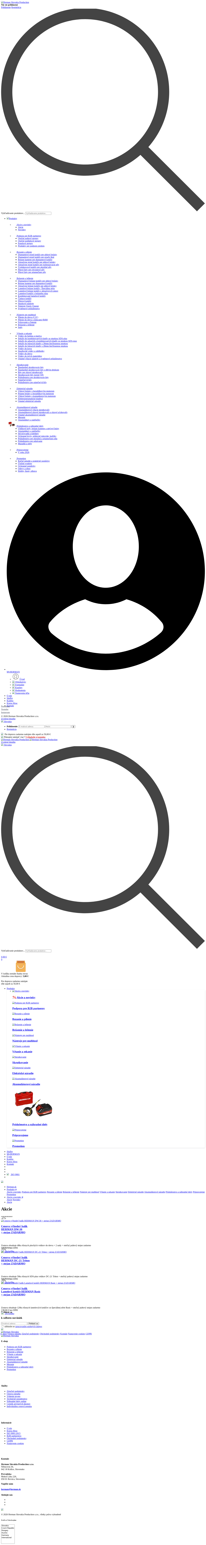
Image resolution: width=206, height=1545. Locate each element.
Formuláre (19, 685)
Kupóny (18, 687)
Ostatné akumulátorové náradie (31, 415)
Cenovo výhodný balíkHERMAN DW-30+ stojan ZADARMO (14, 1229)
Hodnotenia (20, 690)
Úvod (22, 679)
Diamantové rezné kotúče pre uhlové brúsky (37, 254)
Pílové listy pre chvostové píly (31, 270)
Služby (10, 698)
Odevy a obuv (24, 468)
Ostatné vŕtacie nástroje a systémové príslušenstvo (40, 358)
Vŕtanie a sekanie (24, 333)
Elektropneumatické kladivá (30, 398)
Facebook (5, 706)
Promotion (21, 458)
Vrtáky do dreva (25, 353)
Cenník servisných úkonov (18, 1404)
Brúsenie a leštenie (24, 278)
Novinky (22, 230)
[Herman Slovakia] (10, 1332)
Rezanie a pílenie (24, 252)
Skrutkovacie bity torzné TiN (31, 375)
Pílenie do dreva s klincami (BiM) (33, 320)
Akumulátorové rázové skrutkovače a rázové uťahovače (42, 412)
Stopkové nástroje (26, 303)
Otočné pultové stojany (28, 238)
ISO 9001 (15, 1174)
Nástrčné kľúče (25, 380)
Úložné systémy (25, 463)
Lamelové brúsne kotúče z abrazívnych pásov (38, 291)
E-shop (4, 1334)
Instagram (5, 712)
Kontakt (10, 706)
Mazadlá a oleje (25, 443)
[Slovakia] (8, 1526)
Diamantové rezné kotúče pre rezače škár (36, 257)
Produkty (13, 218)
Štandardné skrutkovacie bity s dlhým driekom (38, 370)
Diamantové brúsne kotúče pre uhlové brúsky (38, 281)
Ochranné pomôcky (26, 466)
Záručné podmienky (30, 1334)
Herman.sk (11, 1187)
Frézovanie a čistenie (27, 322)
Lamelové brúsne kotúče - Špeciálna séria (36, 288)
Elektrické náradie (24, 388)
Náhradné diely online (16, 1401)
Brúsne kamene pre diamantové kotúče (35, 259)
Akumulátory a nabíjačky (29, 420)
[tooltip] (2, 1216)
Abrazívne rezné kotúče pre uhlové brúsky (36, 262)
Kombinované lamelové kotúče (32, 296)
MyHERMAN (13, 1154)
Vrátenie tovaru (13, 1396)
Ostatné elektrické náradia (29, 401)
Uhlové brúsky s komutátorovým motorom (37, 396)
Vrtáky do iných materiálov (30, 356)
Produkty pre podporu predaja (31, 246)
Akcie (20, 227)
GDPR (89, 1334)
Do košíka (9, 1313)
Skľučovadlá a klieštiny (28, 433)
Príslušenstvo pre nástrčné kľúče (32, 382)
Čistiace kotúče (24, 298)
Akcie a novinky (23, 224)
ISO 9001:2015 (13, 1433)
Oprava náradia (14, 1334)
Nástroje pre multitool (26, 315)
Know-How (12, 703)
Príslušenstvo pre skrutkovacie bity (33, 377)
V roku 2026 (23, 452)
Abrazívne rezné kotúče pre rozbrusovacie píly (38, 264)
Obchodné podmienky (50, 1334)
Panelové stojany (25, 243)
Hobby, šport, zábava (27, 471)
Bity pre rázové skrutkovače (30, 372)
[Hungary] (8, 1530)
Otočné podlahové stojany (29, 241)
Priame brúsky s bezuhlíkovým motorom (36, 393)
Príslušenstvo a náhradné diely (29, 426)
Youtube (4, 709)
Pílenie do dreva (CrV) (28, 317)
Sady (20, 327)
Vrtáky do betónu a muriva (30, 336)
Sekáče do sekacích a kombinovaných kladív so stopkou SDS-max (47, 341)
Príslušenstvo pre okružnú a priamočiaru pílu (37, 438)
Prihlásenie (6, 7)
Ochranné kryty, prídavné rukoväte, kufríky (37, 436)
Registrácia (16, 7)
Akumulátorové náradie (26, 407)
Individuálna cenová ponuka (19, 1406)
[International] (8, 1537)
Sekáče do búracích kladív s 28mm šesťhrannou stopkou (43, 346)
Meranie (21, 417)
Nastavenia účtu (22, 693)
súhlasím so (23, 1326)
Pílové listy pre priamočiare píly (32, 272)
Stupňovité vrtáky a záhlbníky (31, 351)
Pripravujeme (22, 450)
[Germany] (8, 1535)
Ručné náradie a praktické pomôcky (34, 461)
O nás (9, 695)
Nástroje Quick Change (28, 306)
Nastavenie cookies (76, 1334)
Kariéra (10, 701)
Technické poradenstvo (17, 1399)
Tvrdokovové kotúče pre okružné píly (34, 267)
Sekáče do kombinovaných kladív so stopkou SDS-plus (42, 338)
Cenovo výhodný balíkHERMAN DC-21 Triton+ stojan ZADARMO (15, 1260)
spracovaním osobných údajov (28, 1326)
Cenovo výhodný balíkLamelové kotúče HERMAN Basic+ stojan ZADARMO (20, 1291)
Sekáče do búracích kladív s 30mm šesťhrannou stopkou (43, 343)
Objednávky (20, 682)
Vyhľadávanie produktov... (13, 213)
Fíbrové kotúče (24, 301)
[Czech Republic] (8, 1528)
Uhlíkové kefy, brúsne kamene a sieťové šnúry (38, 428)
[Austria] (8, 1533)
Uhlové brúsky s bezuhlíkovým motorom (36, 391)
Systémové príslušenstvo (29, 308)
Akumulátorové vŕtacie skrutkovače (33, 410)
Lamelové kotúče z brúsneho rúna (33, 293)
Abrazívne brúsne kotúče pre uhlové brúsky (37, 286)
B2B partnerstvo (14, 1436)
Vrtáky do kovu (25, 348)
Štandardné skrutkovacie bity (31, 367)
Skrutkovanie (22, 365)
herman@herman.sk (11, 1489)
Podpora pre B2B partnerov (28, 236)
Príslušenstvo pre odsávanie (30, 441)
